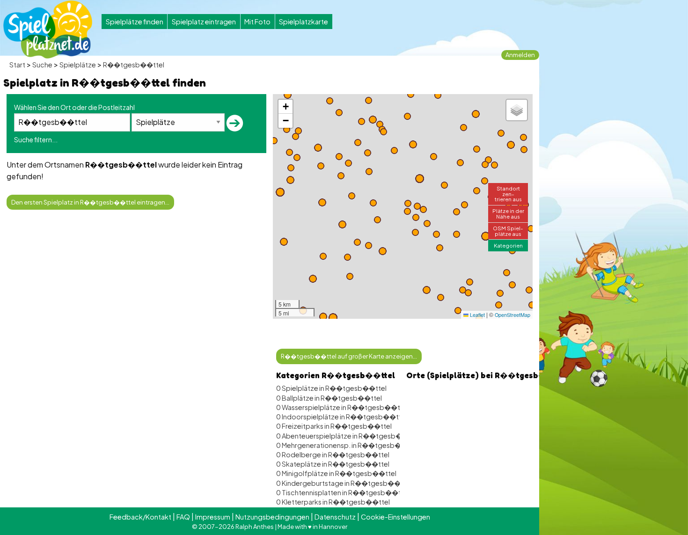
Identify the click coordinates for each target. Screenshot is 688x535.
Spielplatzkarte (303, 21)
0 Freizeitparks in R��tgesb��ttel (334, 426)
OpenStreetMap (512, 314)
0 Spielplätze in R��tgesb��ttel (331, 388)
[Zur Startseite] (47, 29)
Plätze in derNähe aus (508, 213)
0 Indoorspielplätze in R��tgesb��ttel (341, 416)
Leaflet (476, 314)
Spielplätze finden (134, 21)
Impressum (212, 517)
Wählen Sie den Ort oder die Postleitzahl (74, 107)
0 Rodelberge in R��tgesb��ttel (332, 454)
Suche (42, 64)
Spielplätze (77, 64)
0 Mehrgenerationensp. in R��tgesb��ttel (347, 445)
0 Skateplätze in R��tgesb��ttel (332, 464)
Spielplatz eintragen (204, 21)
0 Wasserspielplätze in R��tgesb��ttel (342, 407)
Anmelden (520, 55)
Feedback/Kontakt (140, 517)
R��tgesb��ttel (133, 64)
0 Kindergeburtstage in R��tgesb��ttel (344, 483)
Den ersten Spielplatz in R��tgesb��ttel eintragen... (90, 202)
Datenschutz (335, 517)
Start (17, 64)
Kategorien (508, 245)
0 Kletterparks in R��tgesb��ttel (333, 502)
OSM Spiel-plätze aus (508, 230)
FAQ (183, 517)
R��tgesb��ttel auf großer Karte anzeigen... (349, 356)
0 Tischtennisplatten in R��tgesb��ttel (343, 492)
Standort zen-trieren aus (508, 193)
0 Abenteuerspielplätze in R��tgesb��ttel (348, 436)
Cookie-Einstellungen (395, 517)
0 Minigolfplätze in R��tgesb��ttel (336, 473)
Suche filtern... (36, 139)
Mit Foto (257, 21)
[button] (333, 317)
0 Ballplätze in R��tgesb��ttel (329, 398)
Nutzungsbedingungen (272, 517)
